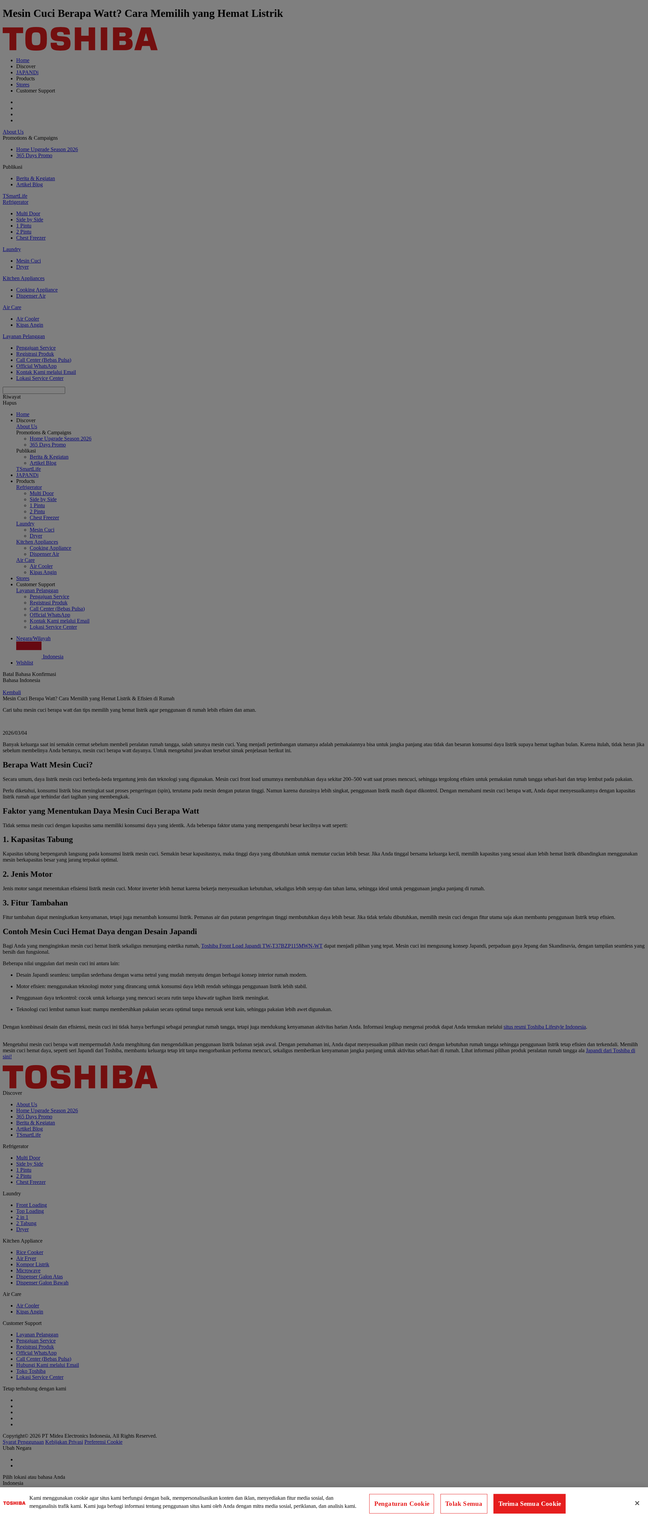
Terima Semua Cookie (529, 1503)
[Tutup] (637, 1503)
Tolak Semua (463, 1503)
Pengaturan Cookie (401, 1503)
